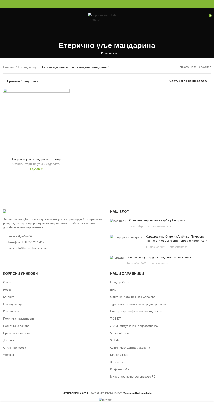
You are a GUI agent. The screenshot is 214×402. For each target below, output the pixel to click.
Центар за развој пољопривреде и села (137, 311)
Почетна (9, 67)
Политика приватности (18, 318)
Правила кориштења (17, 333)
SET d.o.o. (116, 340)
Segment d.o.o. (120, 333)
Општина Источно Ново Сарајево (132, 296)
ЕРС (113, 289)
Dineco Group (119, 354)
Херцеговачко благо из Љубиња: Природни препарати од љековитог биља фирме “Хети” (177, 238)
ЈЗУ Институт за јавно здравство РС (134, 326)
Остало (17, 164)
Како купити (11, 311)
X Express (116, 362)
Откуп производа (14, 347)
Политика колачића (16, 326)
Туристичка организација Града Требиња (138, 304)
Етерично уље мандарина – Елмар (36, 159)
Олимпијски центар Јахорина (130, 347)
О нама (8, 282)
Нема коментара (161, 226)
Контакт (8, 296)
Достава (8, 340)
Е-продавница (27, 67)
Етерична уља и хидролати (42, 164)
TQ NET (115, 318)
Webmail (8, 354)
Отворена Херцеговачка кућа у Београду (157, 220)
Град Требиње (120, 282)
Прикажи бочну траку (22, 81)
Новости (8, 289)
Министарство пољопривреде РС (133, 376)
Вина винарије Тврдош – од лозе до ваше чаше (159, 257)
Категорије (109, 53)
